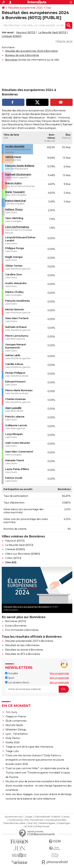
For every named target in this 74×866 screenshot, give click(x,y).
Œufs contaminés (16, 720)
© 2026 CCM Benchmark (37, 826)
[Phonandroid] (54, 862)
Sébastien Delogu (16, 729)
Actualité (12, 673)
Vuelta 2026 (13, 742)
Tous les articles (15, 820)
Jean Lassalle (13, 407)
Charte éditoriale (42, 817)
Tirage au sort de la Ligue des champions (29, 746)
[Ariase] (19, 862)
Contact (66, 817)
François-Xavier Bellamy (19, 165)
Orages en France (16, 716)
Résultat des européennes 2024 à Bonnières (31, 51)
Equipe (29, 817)
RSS (27, 820)
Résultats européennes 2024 (25, 7)
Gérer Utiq (32, 823)
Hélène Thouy (14, 209)
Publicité (56, 817)
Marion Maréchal (15, 200)
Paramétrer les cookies (14, 823)
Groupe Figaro (63, 823)
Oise (48, 7)
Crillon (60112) (13, 558)
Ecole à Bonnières (16, 625)
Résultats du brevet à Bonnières (24, 649)
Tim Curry (11, 712)
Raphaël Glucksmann (18, 174)
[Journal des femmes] (19, 841)
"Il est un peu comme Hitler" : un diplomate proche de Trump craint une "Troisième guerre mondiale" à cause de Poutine (38, 772)
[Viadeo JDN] (54, 855)
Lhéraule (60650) (11, 36)
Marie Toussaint (15, 191)
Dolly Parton (13, 738)
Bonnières (11, 59)
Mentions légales (47, 823)
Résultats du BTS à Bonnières (22, 654)
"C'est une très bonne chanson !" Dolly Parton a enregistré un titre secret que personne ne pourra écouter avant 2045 (35, 760)
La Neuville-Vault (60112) (52, 32)
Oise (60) (10, 562)
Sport (10, 677)
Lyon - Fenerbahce (17, 733)
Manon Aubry (13, 183)
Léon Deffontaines (17, 226)
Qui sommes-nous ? (14, 817)
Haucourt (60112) (25, 32)
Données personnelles (55, 820)
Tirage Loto (12, 751)
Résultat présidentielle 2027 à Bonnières (29, 641)
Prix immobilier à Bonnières (22, 630)
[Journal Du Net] (19, 848)
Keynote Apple (14, 725)
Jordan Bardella (14, 146)
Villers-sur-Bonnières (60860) (22, 553)
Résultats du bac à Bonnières (22, 645)
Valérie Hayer (13, 156)
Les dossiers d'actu (18, 682)
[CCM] (54, 841)
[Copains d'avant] (19, 855)
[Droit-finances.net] (54, 848)
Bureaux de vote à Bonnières (22, 55)
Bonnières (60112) (15, 621)
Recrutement (37, 820)
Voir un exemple (59, 673)
